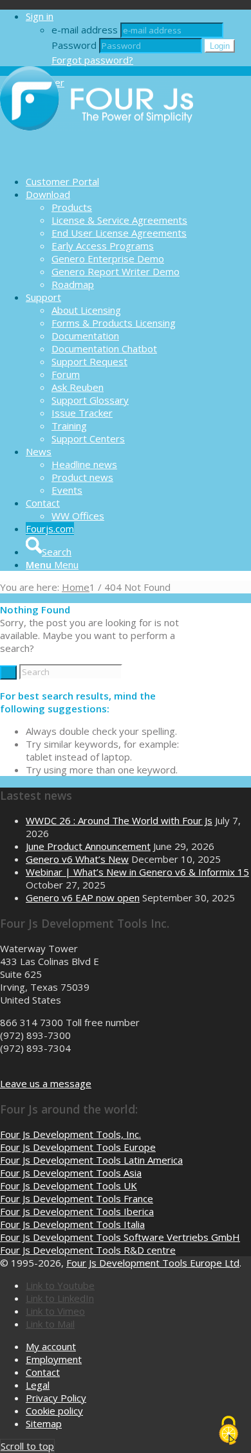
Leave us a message (45, 1083)
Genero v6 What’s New (77, 859)
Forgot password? (92, 59)
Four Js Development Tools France (76, 1198)
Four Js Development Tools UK (68, 1185)
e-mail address (84, 29)
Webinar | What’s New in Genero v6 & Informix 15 (137, 871)
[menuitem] (138, 181)
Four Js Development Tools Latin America (91, 1159)
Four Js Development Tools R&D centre (88, 1249)
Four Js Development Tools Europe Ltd (152, 1262)
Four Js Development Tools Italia (72, 1224)
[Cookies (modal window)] (228, 1431)
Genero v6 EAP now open (83, 897)
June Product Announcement (88, 846)
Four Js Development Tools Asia (71, 1172)
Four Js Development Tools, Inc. (70, 1134)
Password (74, 45)
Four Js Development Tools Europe (78, 1147)
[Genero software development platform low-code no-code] (96, 158)
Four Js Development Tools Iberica (77, 1211)
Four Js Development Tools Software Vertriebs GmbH (120, 1237)
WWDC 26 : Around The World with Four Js (119, 820)
